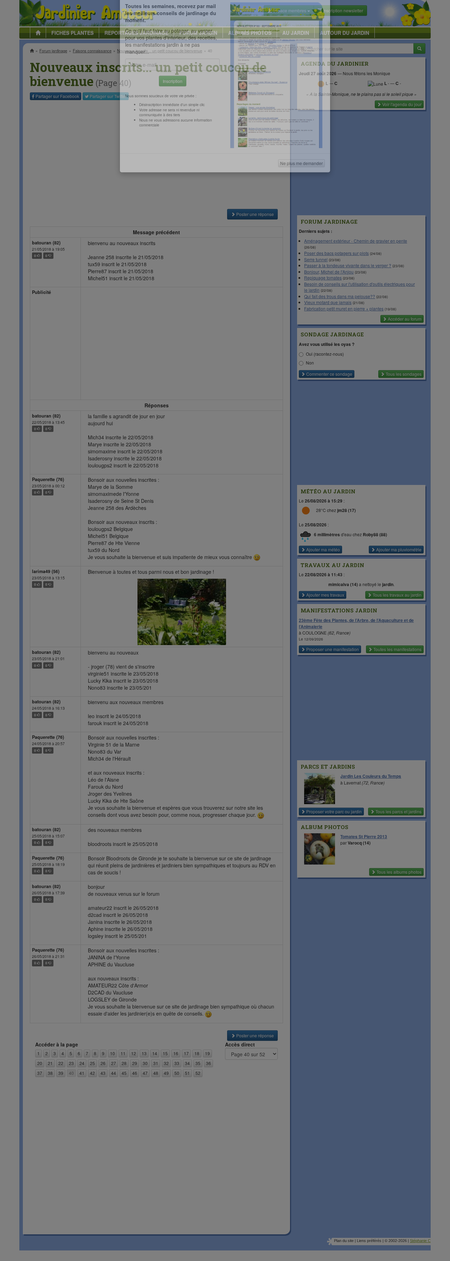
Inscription (172, 113)
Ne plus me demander (301, 195)
